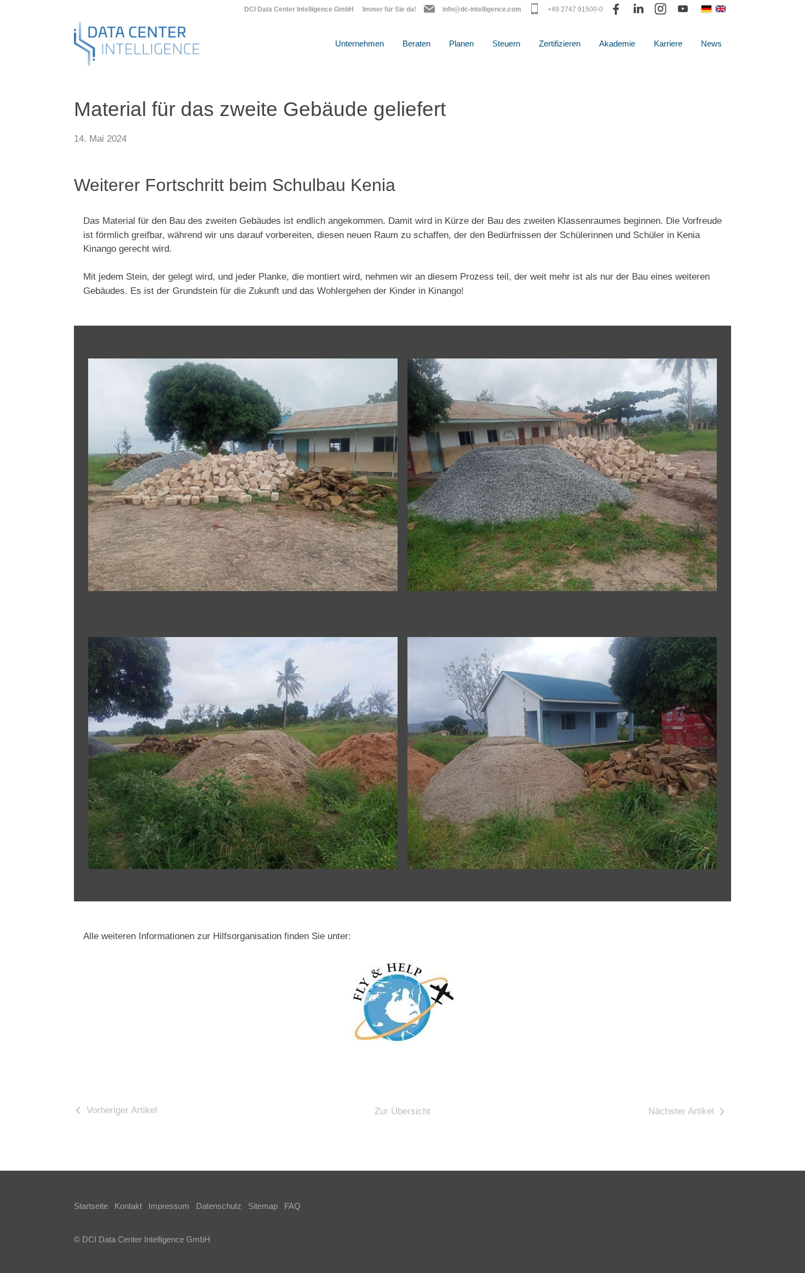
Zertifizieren (559, 43)
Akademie (617, 43)
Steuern (506, 43)
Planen (461, 43)
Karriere (668, 43)
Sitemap (263, 1206)
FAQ (292, 1206)
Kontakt (128, 1206)
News (711, 43)
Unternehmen (359, 43)
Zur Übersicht (402, 1111)
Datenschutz (219, 1206)
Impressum (168, 1206)
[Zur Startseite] (136, 44)
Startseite (91, 1206)
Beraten (416, 43)
